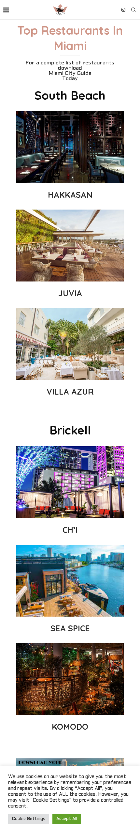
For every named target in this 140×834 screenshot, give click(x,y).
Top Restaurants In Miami (70, 38)
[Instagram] (123, 9)
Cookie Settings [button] (28, 819)
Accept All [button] (66, 819)
